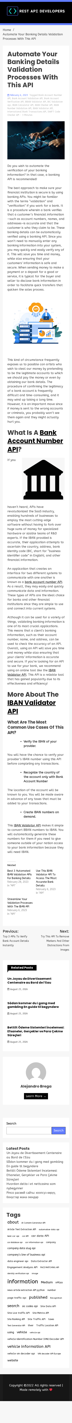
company (51, 1242)
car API (25, 1236)
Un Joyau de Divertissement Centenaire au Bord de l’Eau (29, 981)
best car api (13, 1236)
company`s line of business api (26, 1254)
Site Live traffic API (18, 1312)
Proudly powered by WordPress (30, 1410)
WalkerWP (49, 1414)
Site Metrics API (40, 1312)
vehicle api (35, 1332)
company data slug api (21, 1248)
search (13, 1306)
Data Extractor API (41, 1261)
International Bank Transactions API (26, 111)
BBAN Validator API (35, 101)
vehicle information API (29, 1346)
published (38, 1297)
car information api (34, 1242)
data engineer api (17, 1261)
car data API (40, 1236)
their (30, 1325)
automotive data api (49, 1229)
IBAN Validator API (43, 108)
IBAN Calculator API (22, 105)
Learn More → (36, 1096)
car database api (15, 1242)
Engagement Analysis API (22, 1267)
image (35, 1273)
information (22, 1281)
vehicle (22, 1332)
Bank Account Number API (35, 441)
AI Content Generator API (33, 1223)
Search (59, 1130)
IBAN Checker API (43, 105)
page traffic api (16, 1297)
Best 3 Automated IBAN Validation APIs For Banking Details (19, 874)
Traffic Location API (47, 1325)
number (51, 1290)
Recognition (56, 1298)
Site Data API (48, 1306)
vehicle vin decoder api (21, 1353)
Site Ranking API (16, 1319)
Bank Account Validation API (27, 98)
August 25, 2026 (18, 989)
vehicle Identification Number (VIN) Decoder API (35, 1339)
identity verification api (18, 1273)
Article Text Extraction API (21, 1229)
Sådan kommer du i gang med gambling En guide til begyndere (33, 1005)
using (10, 1332)
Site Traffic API (36, 1319)
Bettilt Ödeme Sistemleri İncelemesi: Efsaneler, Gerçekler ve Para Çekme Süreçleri (35, 1031)
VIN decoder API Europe (49, 1353)
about (13, 1222)
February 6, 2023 (19, 95)
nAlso (59, 1282)
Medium (47, 1282)
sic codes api (30, 1306)
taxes (51, 1319)
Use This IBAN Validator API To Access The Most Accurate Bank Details (46, 878)
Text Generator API (16, 1325)
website (12, 1360)
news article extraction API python (26, 1290)
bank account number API (43, 582)
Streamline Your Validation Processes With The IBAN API (20, 903)
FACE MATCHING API (49, 1267)
